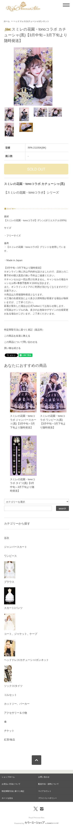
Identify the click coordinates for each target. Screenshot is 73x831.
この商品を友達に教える (17, 335)
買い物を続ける (12, 348)
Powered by (19, 823)
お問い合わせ (43, 777)
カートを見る (7, 798)
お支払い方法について (11, 784)
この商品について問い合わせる (20, 342)
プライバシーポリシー (47, 798)
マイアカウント (44, 791)
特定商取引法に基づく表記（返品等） (24, 329)
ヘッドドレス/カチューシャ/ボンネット (31, 21)
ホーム (7, 21)
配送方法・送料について (48, 784)
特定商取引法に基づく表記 (13, 791)
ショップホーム (8, 777)
